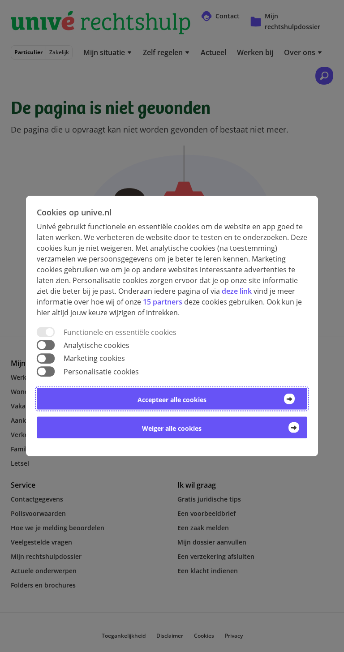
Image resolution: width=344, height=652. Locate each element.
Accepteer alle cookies (172, 399)
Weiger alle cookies (172, 428)
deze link (237, 291)
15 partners (162, 302)
